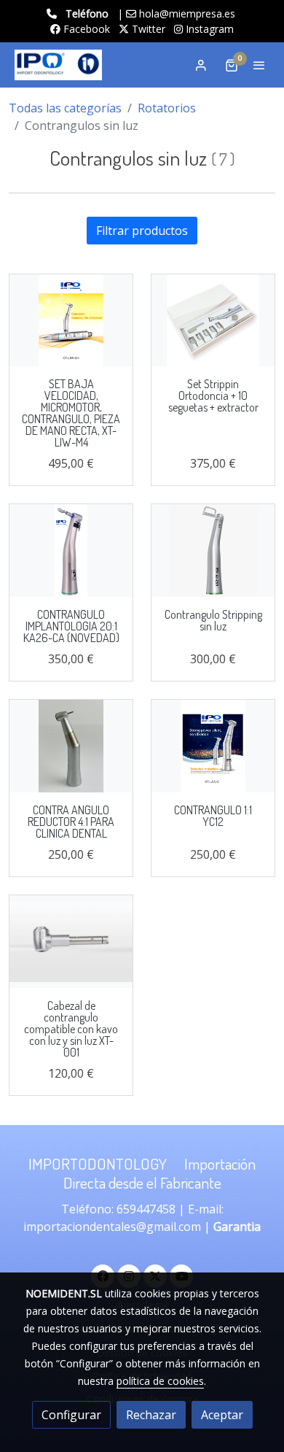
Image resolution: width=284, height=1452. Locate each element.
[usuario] (201, 65)
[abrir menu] (259, 65)
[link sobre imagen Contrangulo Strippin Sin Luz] (213, 550)
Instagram (208, 29)
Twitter (147, 29)
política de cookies (160, 1381)
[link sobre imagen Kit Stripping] (213, 320)
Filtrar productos (142, 231)
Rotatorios (167, 108)
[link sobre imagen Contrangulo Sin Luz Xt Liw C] (213, 746)
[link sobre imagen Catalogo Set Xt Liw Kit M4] (71, 320)
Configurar (71, 1415)
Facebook (85, 29)
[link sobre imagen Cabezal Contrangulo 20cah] (71, 941)
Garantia (237, 1227)
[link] (58, 65)
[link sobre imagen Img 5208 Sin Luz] (71, 550)
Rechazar (151, 1415)
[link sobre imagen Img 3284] (71, 746)
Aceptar (222, 1415)
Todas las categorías (65, 108)
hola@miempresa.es (187, 13)
